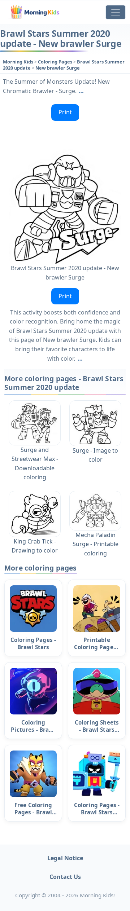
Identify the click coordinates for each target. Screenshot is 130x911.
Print (65, 112)
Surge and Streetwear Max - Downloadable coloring (35, 463)
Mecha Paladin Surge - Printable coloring (95, 544)
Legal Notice (65, 858)
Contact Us (65, 877)
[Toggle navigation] (115, 12)
